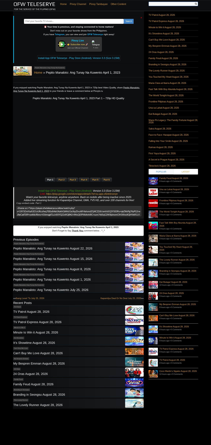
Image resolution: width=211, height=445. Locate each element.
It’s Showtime (18, 338)
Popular (161, 171)
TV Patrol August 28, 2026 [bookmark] (172, 360)
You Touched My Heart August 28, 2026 (168, 77)
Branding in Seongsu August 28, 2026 (39, 394)
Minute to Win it (19, 327)
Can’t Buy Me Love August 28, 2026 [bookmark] (176, 315)
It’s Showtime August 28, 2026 (34, 342)
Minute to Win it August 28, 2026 (35, 332)
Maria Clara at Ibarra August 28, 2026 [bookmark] (177, 235)
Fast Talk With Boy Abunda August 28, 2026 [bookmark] (177, 224)
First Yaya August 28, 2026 (162, 153)
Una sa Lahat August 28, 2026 (164, 108)
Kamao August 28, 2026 (161, 147)
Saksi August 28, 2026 (160, 128)
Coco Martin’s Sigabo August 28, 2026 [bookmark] (178, 371)
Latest (186, 171)
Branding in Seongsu (21, 390)
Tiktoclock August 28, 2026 (162, 166)
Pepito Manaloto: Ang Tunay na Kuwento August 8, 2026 (52, 269)
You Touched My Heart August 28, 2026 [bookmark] (176, 248)
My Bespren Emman (21, 358)
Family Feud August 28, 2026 (33, 384)
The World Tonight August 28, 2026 (166, 95)
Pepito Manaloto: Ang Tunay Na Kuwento (50, 68)
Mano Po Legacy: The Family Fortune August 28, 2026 (173, 121)
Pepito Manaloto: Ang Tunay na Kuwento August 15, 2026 (52, 258)
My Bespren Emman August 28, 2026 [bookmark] (177, 304)
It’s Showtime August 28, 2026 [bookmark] (174, 326)
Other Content (118, 4)
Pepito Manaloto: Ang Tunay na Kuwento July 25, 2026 (50, 290)
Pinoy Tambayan (98, 4)
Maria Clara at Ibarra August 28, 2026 (167, 83)
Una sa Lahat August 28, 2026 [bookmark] (174, 189)
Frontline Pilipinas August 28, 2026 (166, 101)
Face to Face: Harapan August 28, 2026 (169, 135)
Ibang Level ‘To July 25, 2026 (30, 298)
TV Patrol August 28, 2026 (31, 311)
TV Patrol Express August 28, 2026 (37, 322)
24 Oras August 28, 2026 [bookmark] (171, 293)
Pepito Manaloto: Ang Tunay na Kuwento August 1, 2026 (52, 279)
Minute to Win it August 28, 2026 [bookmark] (175, 337)
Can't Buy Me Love (21, 348)
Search (129, 21)
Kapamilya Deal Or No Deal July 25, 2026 (121, 298)
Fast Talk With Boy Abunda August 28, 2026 (170, 89)
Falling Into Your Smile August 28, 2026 (168, 141)
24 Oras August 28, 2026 (30, 374)
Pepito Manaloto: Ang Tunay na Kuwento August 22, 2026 (52, 248)
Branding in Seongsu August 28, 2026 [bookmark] (177, 271)
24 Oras (17, 369)
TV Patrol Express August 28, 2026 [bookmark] (176, 349)
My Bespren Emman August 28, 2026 (39, 363)
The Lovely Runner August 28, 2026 (38, 405)
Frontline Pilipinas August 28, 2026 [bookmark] (176, 200)
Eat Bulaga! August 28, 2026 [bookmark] (173, 282)
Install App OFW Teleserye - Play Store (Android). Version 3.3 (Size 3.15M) (79, 58)
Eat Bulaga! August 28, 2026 (163, 114)
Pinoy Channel (78, 4)
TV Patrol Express (20, 317)
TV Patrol (17, 307)
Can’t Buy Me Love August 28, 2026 (38, 353)
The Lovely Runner (21, 400)
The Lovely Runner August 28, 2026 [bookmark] (177, 259)
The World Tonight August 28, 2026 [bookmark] (176, 211)
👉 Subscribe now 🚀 (77, 44)
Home (63, 4)
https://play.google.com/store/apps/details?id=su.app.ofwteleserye (82, 194)
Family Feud (18, 379)
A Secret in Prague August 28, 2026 (166, 159)
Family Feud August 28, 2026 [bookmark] (173, 178)
